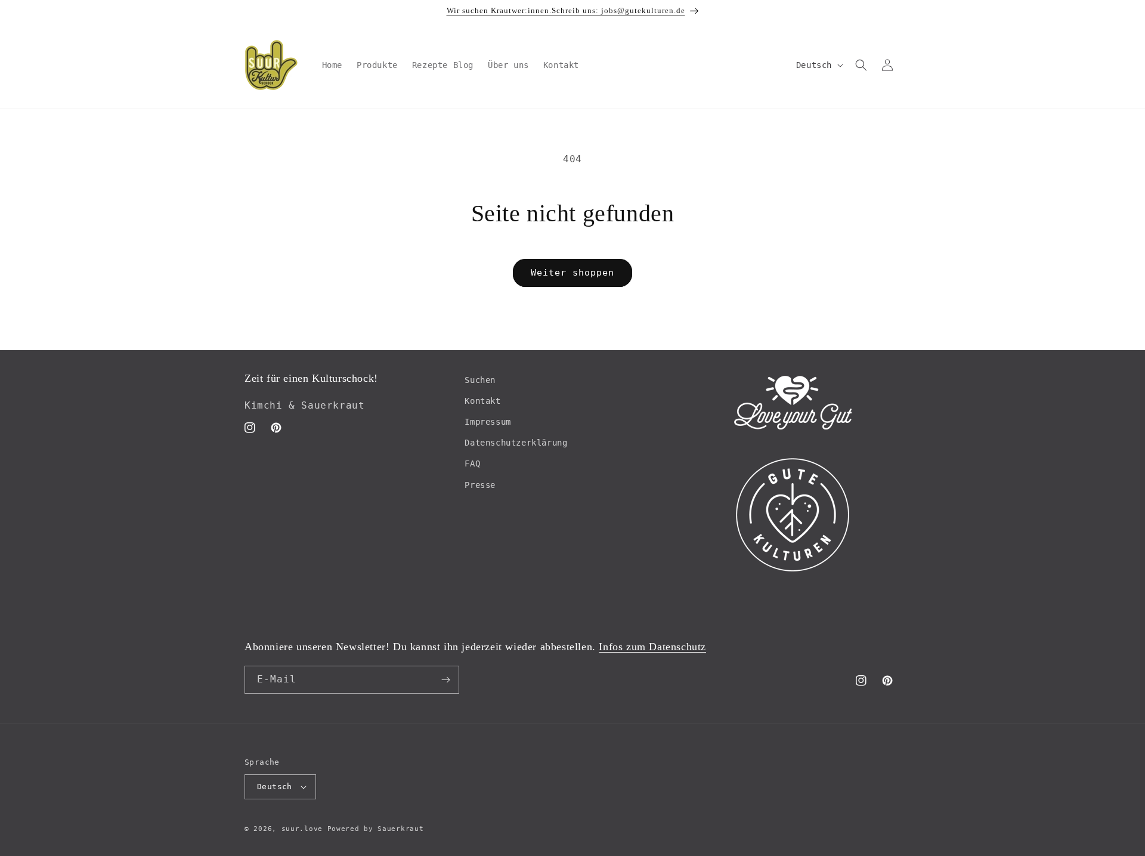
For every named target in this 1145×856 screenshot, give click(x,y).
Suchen (480, 380)
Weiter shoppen (572, 272)
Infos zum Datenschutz (652, 647)
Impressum (487, 422)
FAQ (472, 463)
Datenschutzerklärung (516, 442)
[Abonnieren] (445, 680)
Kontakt (482, 401)
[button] (861, 65)
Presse (480, 485)
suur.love (302, 829)
